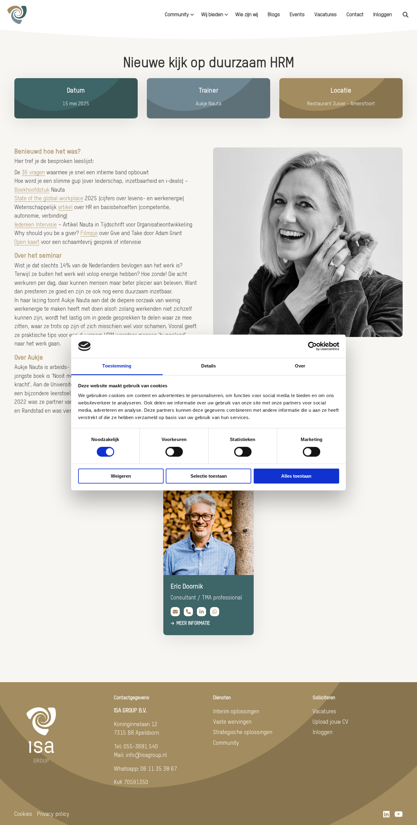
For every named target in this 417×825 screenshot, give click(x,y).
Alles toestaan (296, 476)
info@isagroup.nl (146, 755)
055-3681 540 (141, 747)
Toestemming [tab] (116, 366)
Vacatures (325, 14)
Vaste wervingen (232, 722)
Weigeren (121, 476)
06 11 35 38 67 (158, 769)
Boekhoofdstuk (31, 190)
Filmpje (89, 233)
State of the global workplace (48, 198)
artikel (65, 207)
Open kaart (26, 242)
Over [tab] (300, 366)
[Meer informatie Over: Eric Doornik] (208, 530)
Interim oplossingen (236, 712)
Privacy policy (53, 814)
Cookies (23, 814)
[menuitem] (178, 14)
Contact (355, 14)
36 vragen (33, 172)
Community (177, 14)
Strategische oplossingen (242, 732)
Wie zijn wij (246, 14)
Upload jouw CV (330, 722)
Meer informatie (193, 623)
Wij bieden (212, 14)
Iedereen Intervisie (35, 225)
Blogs (274, 14)
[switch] (174, 452)
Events (297, 14)
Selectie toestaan (208, 476)
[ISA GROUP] (35, 14)
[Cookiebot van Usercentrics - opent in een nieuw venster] (312, 346)
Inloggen (382, 14)
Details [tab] (208, 366)
